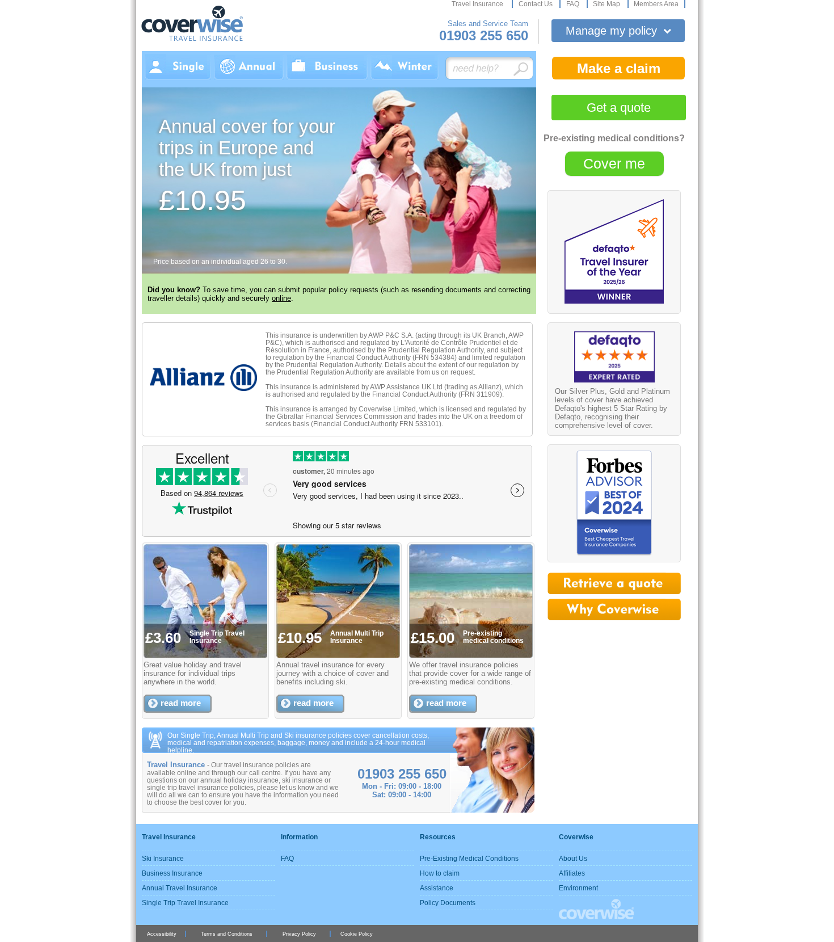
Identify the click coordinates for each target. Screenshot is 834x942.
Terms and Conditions (226, 934)
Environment (578, 887)
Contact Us (536, 4)
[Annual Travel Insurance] (249, 67)
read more (181, 703)
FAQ (573, 4)
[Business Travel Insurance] (327, 67)
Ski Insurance (163, 858)
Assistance (436, 887)
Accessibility (161, 934)
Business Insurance (172, 873)
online (281, 298)
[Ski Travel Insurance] (404, 67)
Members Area (656, 4)
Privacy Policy (299, 934)
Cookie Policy (356, 934)
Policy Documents (447, 902)
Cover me (614, 163)
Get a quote (619, 107)
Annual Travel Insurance (179, 887)
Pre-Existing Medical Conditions (469, 858)
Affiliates (572, 873)
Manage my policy (618, 30)
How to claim (440, 873)
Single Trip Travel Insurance (185, 902)
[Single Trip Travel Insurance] (178, 67)
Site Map (607, 4)
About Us (573, 858)
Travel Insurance (478, 4)
